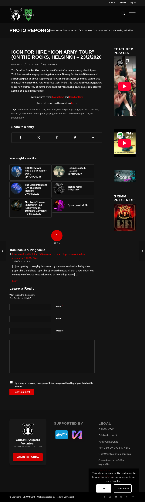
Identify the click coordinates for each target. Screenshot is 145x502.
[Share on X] (39, 138)
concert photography (67, 109)
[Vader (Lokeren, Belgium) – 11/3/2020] (3, 251)
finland (94, 109)
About (112, 3)
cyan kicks (84, 109)
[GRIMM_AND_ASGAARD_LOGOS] (22, 14)
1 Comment (33, 64)
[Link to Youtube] (116, 497)
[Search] (121, 14)
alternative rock (37, 109)
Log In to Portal (28, 457)
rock (87, 113)
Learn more (122, 488)
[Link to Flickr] (133, 497)
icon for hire (26, 113)
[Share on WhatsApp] (57, 138)
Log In (133, 3)
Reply (15, 281)
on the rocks (60, 113)
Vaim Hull (52, 64)
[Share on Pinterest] (75, 138)
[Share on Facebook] (21, 138)
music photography (43, 113)
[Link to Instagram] (121, 497)
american (51, 109)
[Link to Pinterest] (127, 497)
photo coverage (76, 113)
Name (59, 306)
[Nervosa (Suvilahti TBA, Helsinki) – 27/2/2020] (142, 251)
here (73, 103)
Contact (122, 3)
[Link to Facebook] (104, 497)
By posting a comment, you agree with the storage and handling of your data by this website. (54, 385)
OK (104, 488)
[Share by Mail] (93, 138)
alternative (23, 109)
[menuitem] (112, 3)
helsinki (15, 113)
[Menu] (130, 14)
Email (59, 318)
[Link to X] (110, 497)
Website (59, 331)
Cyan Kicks (58, 97)
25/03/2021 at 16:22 (21, 261)
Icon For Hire (76, 97)
